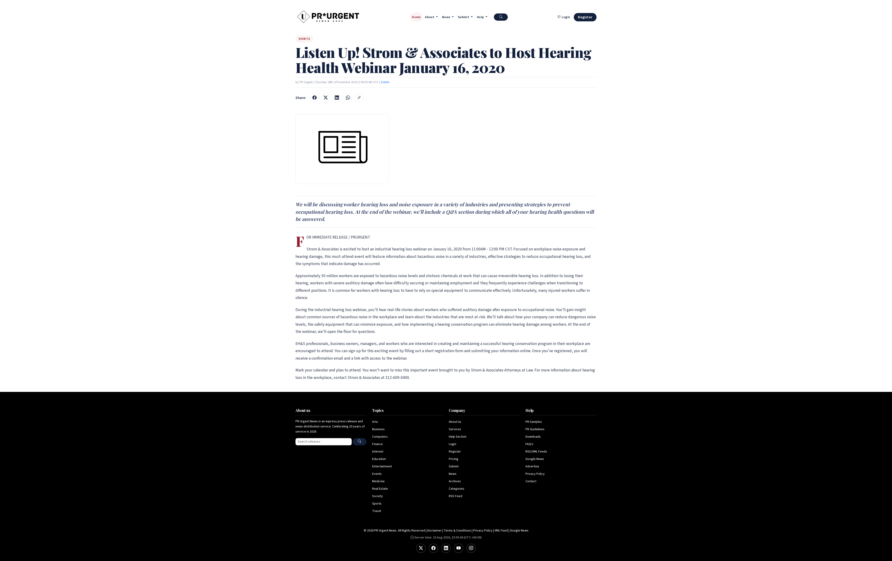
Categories (456, 488)
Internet (377, 451)
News (452, 474)
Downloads (533, 436)
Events (385, 82)
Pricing (453, 459)
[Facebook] (433, 548)
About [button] (430, 17)
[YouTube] (458, 548)
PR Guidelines (534, 429)
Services (455, 429)
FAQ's (529, 444)
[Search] (360, 441)
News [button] (446, 17)
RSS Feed (455, 496)
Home (416, 17)
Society (377, 496)
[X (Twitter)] (421, 548)
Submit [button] (464, 17)
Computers (380, 436)
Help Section (457, 436)
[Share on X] (325, 97)
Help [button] (481, 17)
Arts (375, 422)
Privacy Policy (535, 474)
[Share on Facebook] (314, 97)
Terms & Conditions (457, 530)
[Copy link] (359, 97)
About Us (455, 422)
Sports (377, 503)
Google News (534, 459)
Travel (376, 511)
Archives (455, 481)
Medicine (378, 481)
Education (379, 459)
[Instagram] (471, 548)
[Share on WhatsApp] (348, 97)
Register (585, 17)
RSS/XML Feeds (536, 451)
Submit (454, 466)
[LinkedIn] (446, 548)
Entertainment (382, 466)
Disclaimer (434, 530)
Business (378, 429)
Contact (530, 481)
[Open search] (501, 17)
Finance (377, 444)
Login (452, 444)
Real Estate (380, 488)
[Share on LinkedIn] (336, 97)
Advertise (532, 466)
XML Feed (501, 530)
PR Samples (533, 422)
